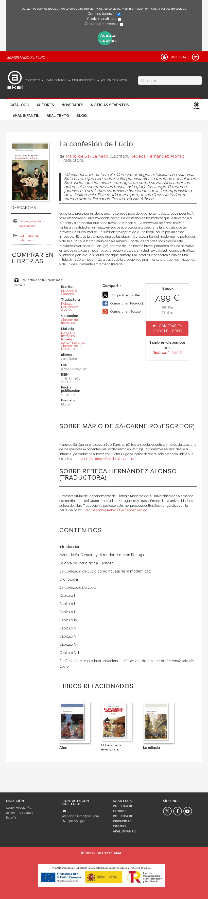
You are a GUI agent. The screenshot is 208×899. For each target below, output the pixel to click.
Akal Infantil (26, 116)
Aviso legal (123, 801)
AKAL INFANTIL (125, 831)
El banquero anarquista (111, 747)
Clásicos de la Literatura (71, 347)
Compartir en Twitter (125, 295)
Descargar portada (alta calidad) (32, 223)
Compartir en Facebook (127, 303)
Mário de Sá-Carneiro (87, 156)
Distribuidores (83, 80)
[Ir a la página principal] (15, 79)
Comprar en (167, 328)
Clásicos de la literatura (71, 321)
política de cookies (173, 8)
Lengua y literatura (68, 334)
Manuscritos (56, 80)
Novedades (72, 105)
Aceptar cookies (106, 38)
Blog (81, 116)
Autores (45, 105)
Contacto (32, 80)
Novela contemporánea (73, 340)
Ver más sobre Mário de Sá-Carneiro (107, 459)
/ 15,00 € (167, 353)
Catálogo (19, 105)
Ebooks (119, 826)
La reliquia (151, 748)
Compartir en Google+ (126, 311)
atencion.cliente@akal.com (80, 816)
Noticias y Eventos (110, 105)
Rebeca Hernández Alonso (157, 156)
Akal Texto (58, 116)
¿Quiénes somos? (114, 80)
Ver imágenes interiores (29, 238)
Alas (63, 748)
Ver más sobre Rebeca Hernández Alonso (116, 510)
